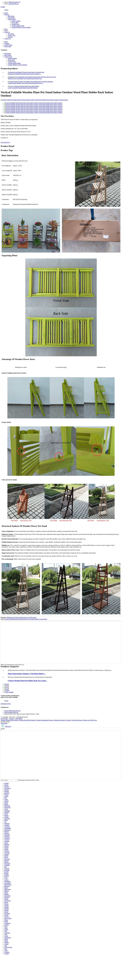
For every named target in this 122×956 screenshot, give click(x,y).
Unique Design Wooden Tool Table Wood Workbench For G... (25, 83)
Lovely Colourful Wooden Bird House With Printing (23, 88)
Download (11, 34)
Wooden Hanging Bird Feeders (9, 720)
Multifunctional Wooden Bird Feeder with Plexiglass (21, 617)
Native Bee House (77, 720)
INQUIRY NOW (6, 704)
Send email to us (5, 142)
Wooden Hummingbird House (44, 720)
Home (6, 13)
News (6, 29)
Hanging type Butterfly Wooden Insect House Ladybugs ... (24, 74)
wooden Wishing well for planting (21, 27)
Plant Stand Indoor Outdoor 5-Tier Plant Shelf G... (26, 674)
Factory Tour (11, 35)
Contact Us (7, 38)
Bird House (11, 16)
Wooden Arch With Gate (90, 720)
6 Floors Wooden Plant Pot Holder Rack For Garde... (27, 681)
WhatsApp (8, 726)
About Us (7, 32)
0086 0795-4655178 (14, 2)
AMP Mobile (18, 718)
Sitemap (11, 718)
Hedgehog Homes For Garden (62, 720)
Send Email (4, 723)
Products (6, 14)
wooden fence (15, 24)
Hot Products (4, 718)
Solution (10, 37)
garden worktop (15, 21)
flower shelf (14, 22)
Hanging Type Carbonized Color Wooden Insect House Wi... (25, 78)
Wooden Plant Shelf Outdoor (27, 720)
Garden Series (12, 19)
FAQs (6, 30)
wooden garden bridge (17, 26)
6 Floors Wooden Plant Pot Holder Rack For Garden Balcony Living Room (25, 619)
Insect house (11, 17)
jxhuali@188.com (13, 4)
